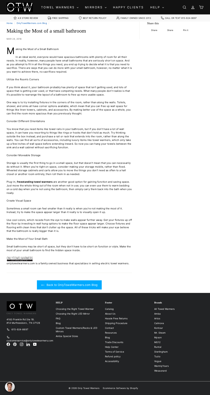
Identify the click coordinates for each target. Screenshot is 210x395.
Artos (157, 318)
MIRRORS (94, 7)
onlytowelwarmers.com (21, 263)
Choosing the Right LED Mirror (73, 313)
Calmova (159, 323)
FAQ (58, 318)
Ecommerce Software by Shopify (120, 388)
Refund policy (113, 356)
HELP (155, 7)
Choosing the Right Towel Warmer (75, 309)
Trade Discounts (114, 342)
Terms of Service (114, 351)
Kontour (158, 328)
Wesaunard (160, 370)
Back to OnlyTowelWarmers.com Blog (72, 285)
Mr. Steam (160, 332)
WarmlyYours (161, 366)
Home (10, 23)
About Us (110, 313)
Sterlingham (161, 351)
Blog (58, 323)
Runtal (157, 347)
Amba (157, 313)
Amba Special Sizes (67, 336)
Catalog (109, 309)
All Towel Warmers (164, 309)
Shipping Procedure (116, 323)
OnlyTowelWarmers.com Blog (32, 23)
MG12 (157, 342)
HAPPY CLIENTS (128, 7)
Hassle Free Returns (116, 318)
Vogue (157, 361)
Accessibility (112, 361)
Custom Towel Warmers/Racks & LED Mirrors (76, 330)
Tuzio (157, 356)
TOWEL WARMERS (58, 7)
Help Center (111, 347)
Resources (111, 332)
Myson (158, 337)
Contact (109, 328)
